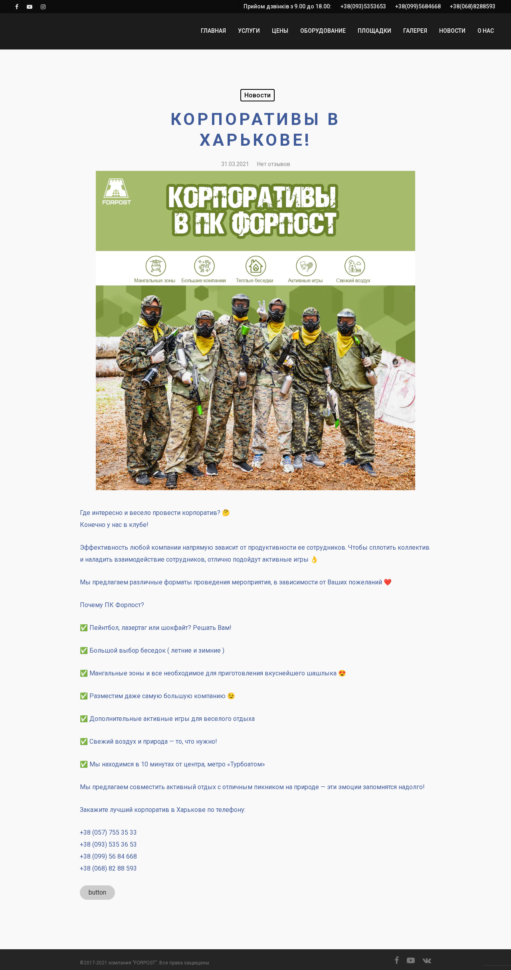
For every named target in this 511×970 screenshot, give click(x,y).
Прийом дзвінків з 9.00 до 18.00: (287, 6)
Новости (257, 95)
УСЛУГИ (249, 31)
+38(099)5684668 (418, 6)
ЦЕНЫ (280, 31)
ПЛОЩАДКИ (374, 31)
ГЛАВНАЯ (213, 31)
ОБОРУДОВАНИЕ (323, 31)
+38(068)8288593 (472, 6)
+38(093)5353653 (363, 6)
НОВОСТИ (452, 31)
